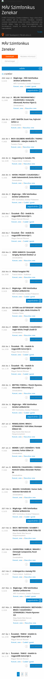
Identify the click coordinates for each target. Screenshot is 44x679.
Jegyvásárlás (32, 90)
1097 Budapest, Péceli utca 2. (18, 35)
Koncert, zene (18, 86)
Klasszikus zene (30, 108)
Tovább (39, 32)
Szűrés (22, 68)
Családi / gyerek (30, 86)
